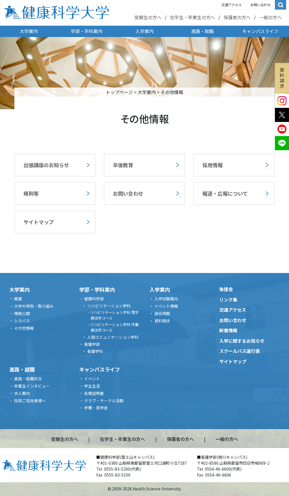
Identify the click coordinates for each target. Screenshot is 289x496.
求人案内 (22, 393)
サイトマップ (38, 222)
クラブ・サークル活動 (104, 400)
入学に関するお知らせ (241, 340)
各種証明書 (94, 393)
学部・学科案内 (86, 31)
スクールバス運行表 (239, 351)
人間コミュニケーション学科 (113, 337)
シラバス (22, 321)
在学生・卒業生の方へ (192, 17)
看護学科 (95, 351)
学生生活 (92, 386)
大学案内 (29, 31)
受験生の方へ (147, 17)
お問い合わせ (260, 4)
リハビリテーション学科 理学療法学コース (114, 315)
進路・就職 (202, 31)
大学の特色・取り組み (34, 306)
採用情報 (212, 165)
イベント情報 (166, 306)
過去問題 (162, 313)
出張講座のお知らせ (46, 165)
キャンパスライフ (260, 31)
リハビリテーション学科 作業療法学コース (114, 327)
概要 (18, 298)
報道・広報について (225, 193)
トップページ (119, 92)
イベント (92, 378)
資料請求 (282, 77)
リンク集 (228, 299)
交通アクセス (232, 4)
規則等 (31, 193)
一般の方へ (270, 17)
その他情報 (24, 328)
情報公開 (22, 313)
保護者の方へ (237, 17)
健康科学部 (94, 298)
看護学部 (92, 344)
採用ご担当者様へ (30, 400)
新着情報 (228, 330)
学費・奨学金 (96, 407)
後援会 (226, 289)
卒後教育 (123, 165)
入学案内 (144, 31)
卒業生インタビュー (32, 386)
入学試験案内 (166, 298)
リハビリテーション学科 (109, 306)
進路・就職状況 (28, 378)
